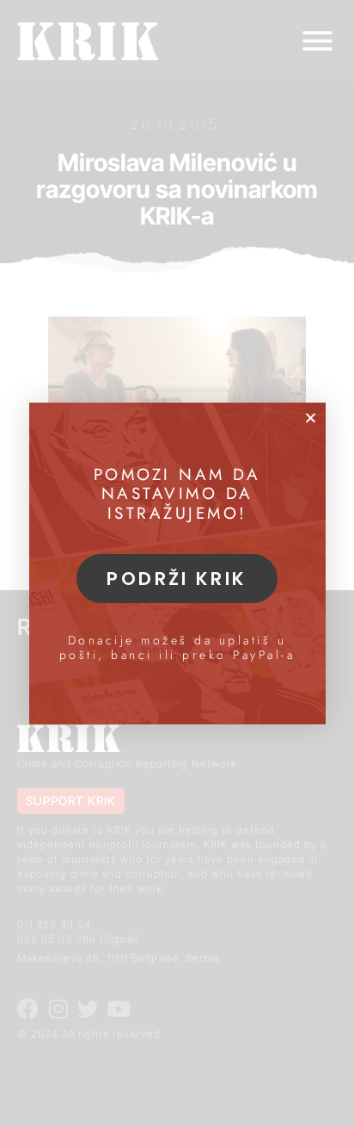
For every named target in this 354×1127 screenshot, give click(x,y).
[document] (177, 563)
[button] (310, 417)
